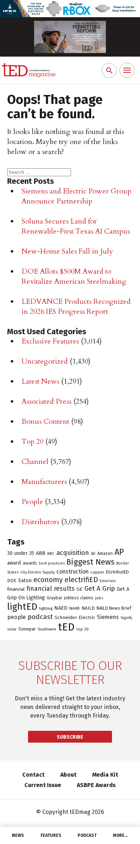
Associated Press (46, 401)
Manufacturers (44, 481)
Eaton (25, 580)
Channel (35, 461)
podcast (40, 617)
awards (30, 563)
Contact (33, 774)
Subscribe (70, 737)
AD (93, 553)
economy (48, 579)
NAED (60, 608)
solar (12, 629)
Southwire (47, 629)
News (18, 835)
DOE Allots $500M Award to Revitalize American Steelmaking (74, 276)
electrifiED (81, 580)
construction (72, 571)
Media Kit (105, 774)
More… (120, 835)
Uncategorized (45, 361)
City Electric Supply (37, 572)
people (16, 617)
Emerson (108, 581)
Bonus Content (45, 421)
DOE (12, 580)
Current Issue (42, 785)
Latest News (40, 381)
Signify (126, 617)
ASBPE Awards (96, 785)
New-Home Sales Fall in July (67, 251)
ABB (40, 553)
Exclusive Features (50, 341)
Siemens (108, 617)
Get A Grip (99, 588)
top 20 (82, 629)
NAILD (88, 608)
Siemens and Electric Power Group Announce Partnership (76, 196)
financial (16, 589)
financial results (51, 589)
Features (51, 835)
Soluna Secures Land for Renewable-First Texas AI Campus (76, 226)
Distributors (40, 522)
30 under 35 (20, 553)
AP (119, 552)
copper (97, 572)
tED (66, 627)
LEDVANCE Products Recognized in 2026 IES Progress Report (76, 306)
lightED (22, 606)
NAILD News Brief (114, 608)
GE (79, 589)
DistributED (117, 572)
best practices (52, 563)
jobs (99, 597)
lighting (45, 608)
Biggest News (90, 562)
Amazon (105, 553)
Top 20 (32, 441)
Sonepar (27, 629)
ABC (51, 553)
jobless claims (78, 597)
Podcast (87, 835)
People (32, 502)
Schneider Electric (75, 617)
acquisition (72, 553)
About (68, 774)
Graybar (54, 597)
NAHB (74, 608)
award (14, 563)
